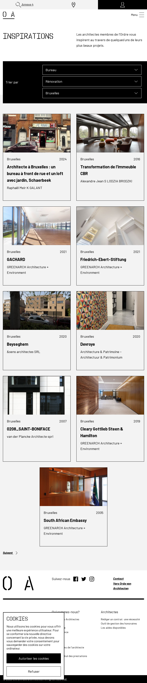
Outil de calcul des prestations (69, 656)
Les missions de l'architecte (68, 647)
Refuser (34, 671)
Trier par (12, 82)
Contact (118, 578)
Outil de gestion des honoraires (119, 623)
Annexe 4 (27, 4)
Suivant (8, 552)
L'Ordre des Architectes (65, 619)
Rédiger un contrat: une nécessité (120, 619)
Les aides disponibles (113, 627)
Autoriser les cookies (34, 658)
